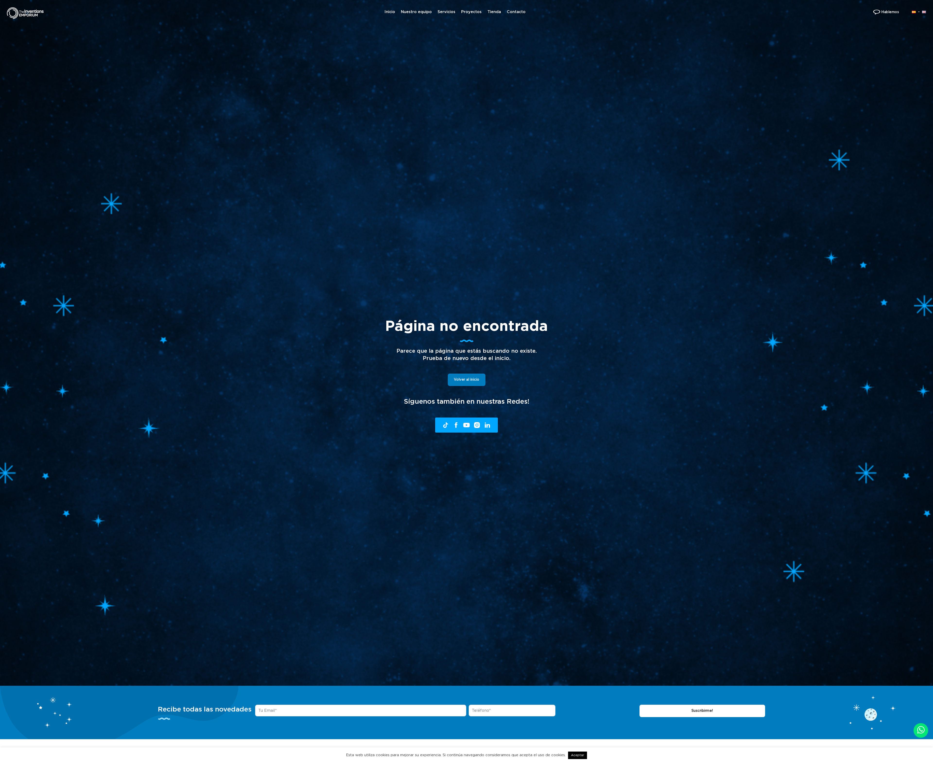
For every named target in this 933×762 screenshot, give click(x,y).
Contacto (516, 12)
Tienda (494, 12)
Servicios (446, 12)
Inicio (389, 12)
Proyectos (471, 12)
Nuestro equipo (416, 12)
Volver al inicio (466, 379)
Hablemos (889, 12)
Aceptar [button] (577, 755)
